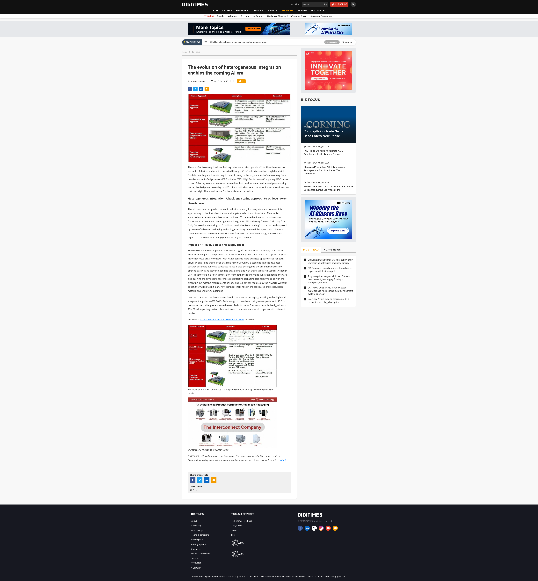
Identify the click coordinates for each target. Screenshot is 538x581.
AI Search (258, 16)
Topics (234, 530)
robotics (232, 16)
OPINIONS (258, 10)
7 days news (236, 525)
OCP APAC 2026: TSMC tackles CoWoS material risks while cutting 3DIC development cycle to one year (330, 290)
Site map (195, 558)
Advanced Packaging (321, 16)
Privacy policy (197, 539)
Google (220, 16)
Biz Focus (196, 52)
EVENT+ (302, 10)
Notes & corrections (200, 553)
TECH (214, 10)
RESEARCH (242, 10)
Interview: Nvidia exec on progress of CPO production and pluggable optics (329, 300)
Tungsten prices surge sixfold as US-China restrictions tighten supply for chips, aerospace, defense (329, 279)
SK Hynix (245, 16)
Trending (209, 16)
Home (184, 52)
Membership (197, 530)
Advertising (196, 525)
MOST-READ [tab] (311, 249)
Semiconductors (331, 42)
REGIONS (227, 10)
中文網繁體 (196, 563)
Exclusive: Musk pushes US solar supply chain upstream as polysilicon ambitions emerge (330, 261)
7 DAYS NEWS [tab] (332, 249)
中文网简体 (196, 567)
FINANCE (272, 10)
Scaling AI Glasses (276, 16)
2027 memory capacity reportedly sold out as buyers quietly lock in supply (330, 269)
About (194, 520)
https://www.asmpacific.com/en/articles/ (222, 319)
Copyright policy (198, 544)
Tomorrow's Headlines (241, 520)
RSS (233, 535)
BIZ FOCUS (287, 10)
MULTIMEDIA (318, 10)
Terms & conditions (200, 535)
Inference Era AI (298, 16)
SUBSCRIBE (341, 4)
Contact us (196, 549)
